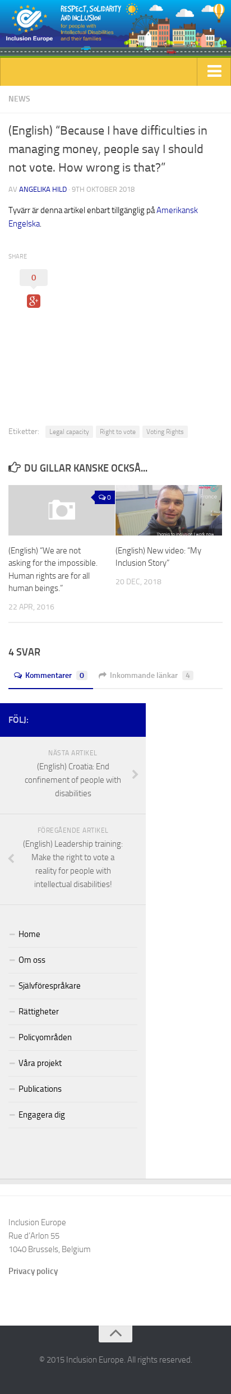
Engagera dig (42, 1115)
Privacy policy (33, 1271)
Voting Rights (165, 432)
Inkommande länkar (150, 675)
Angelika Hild (43, 189)
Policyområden (45, 1037)
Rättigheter (39, 1012)
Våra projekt (40, 1063)
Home (29, 934)
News (19, 99)
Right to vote (118, 432)
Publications (40, 1089)
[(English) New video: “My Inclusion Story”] (169, 510)
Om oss (32, 960)
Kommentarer (54, 675)
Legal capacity (69, 432)
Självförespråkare (50, 986)
